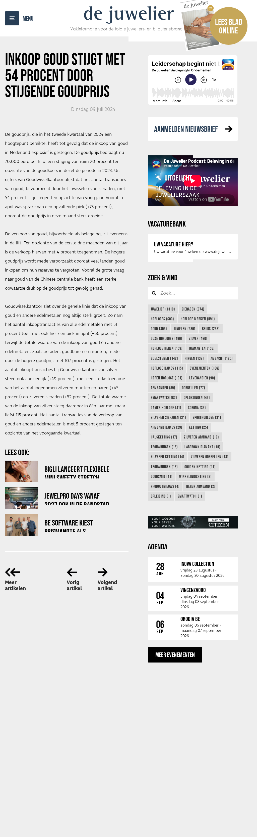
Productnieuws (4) (165, 486)
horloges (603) (162, 319)
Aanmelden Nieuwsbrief (186, 128)
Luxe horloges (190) (166, 338)
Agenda (157, 546)
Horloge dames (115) (167, 368)
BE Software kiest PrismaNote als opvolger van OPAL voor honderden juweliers (75, 525)
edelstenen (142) (164, 358)
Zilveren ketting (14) (167, 456)
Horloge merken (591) (198, 319)
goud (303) (159, 328)
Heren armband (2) (200, 486)
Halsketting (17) (164, 437)
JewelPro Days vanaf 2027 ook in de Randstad (76, 498)
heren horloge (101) (166, 378)
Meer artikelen (15, 585)
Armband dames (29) (166, 427)
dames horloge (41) (166, 407)
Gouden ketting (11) (200, 466)
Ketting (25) (198, 427)
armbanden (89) (163, 387)
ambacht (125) (222, 358)
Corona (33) (197, 407)
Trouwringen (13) (164, 466)
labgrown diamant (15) (202, 447)
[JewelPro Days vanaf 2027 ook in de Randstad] (21, 498)
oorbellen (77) (193, 387)
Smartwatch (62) (164, 397)
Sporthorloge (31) (207, 417)
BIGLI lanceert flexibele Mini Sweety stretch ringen (76, 471)
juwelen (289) (184, 328)
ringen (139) (194, 358)
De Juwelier (128, 13)
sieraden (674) (193, 309)
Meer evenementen (175, 654)
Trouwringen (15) (164, 447)
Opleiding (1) (161, 496)
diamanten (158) (202, 348)
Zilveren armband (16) (201, 437)
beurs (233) (211, 328)
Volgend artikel (107, 585)
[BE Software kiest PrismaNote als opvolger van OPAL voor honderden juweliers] (21, 525)
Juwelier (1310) (163, 309)
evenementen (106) (204, 368)
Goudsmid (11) (161, 476)
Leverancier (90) (202, 378)
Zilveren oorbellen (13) (209, 456)
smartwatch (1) (190, 496)
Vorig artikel (74, 585)
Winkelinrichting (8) (195, 476)
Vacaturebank (167, 223)
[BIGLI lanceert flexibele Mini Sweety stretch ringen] (21, 471)
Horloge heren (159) (166, 348)
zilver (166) (198, 338)
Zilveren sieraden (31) (168, 417)
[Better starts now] (193, 522)
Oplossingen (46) (197, 397)
